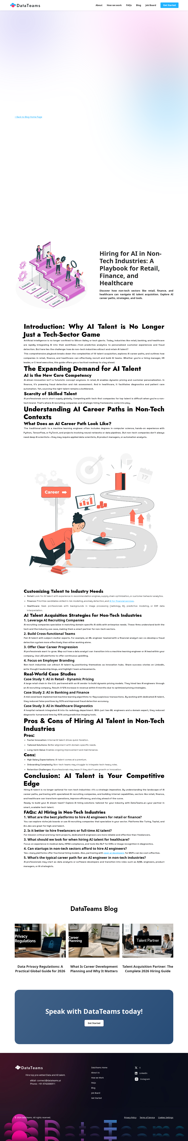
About (99, 5)
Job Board (150, 5)
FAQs (129, 5)
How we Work (97, 1077)
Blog (138, 5)
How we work (114, 5)
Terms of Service (147, 1117)
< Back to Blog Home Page (28, 116)
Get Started (169, 5)
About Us (95, 1072)
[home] (25, 5)
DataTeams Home (99, 1067)
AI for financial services (121, 601)
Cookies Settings (165, 1117)
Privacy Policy (130, 1117)
